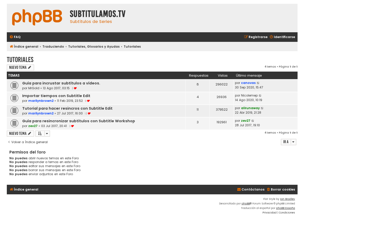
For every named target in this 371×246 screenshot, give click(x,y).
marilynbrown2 (41, 101)
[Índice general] (37, 18)
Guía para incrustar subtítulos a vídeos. (61, 83)
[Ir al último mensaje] (258, 83)
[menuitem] (14, 37)
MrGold (33, 88)
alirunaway (250, 108)
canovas (248, 83)
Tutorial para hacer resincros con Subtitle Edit (67, 108)
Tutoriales (20, 60)
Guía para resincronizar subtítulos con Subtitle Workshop (78, 121)
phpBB (246, 203)
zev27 (33, 126)
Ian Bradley (287, 199)
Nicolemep (249, 95)
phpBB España (285, 208)
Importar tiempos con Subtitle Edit (56, 95)
